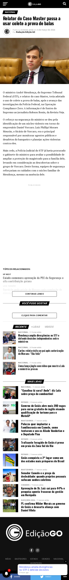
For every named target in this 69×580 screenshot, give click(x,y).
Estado (34, 559)
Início (8, 559)
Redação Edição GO (25, 32)
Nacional (59, 559)
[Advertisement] (34, 221)
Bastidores (20, 559)
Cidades (46, 559)
